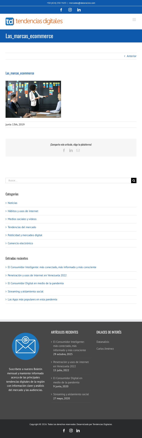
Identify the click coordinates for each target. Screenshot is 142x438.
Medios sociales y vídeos (22, 219)
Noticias (12, 203)
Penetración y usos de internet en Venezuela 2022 (37, 275)
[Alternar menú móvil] (134, 19)
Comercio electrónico (20, 243)
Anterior (131, 56)
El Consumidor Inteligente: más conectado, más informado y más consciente (52, 267)
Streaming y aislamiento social (25, 291)
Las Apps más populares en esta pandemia (32, 299)
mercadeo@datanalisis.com (82, 2)
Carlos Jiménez (105, 348)
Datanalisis (103, 342)
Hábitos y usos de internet (23, 211)
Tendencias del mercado (22, 227)
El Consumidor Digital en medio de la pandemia (36, 283)
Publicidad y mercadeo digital (25, 235)
